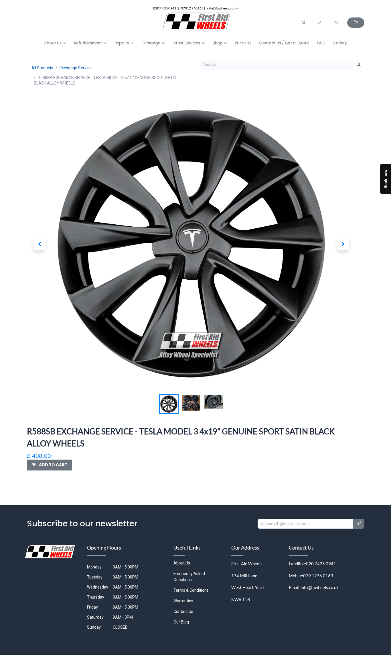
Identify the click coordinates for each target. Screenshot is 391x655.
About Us (181, 563)
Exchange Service (76, 68)
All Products (42, 68)
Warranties (183, 601)
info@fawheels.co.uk (320, 587)
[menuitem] (55, 43)
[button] (39, 244)
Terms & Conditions (191, 590)
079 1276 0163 (318, 575)
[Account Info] (319, 22)
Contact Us (183, 611)
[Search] (303, 22)
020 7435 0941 (321, 563)
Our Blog (181, 622)
